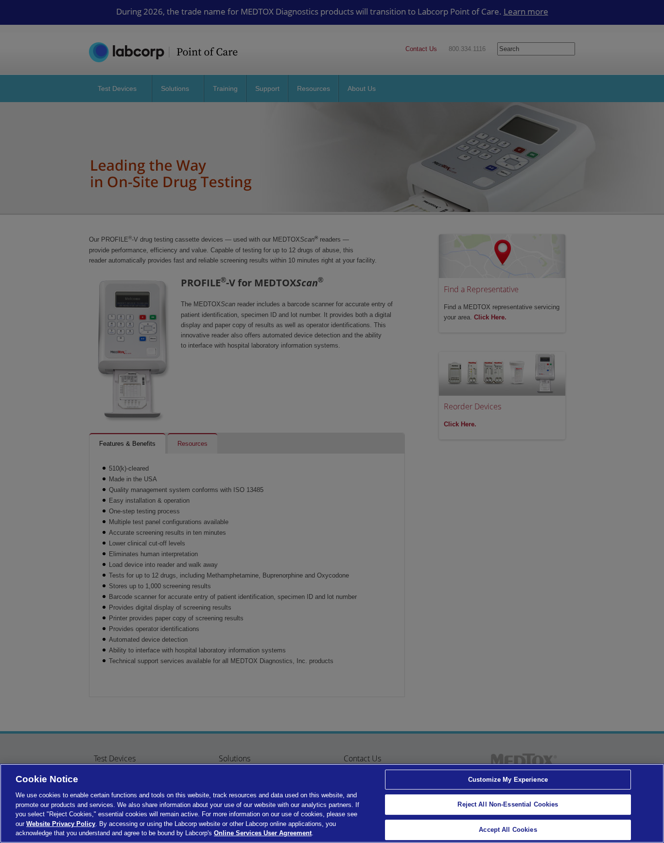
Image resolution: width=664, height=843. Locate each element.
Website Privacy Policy (60, 823)
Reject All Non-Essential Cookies (507, 804)
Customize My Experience (508, 779)
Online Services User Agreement (263, 833)
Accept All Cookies (508, 829)
